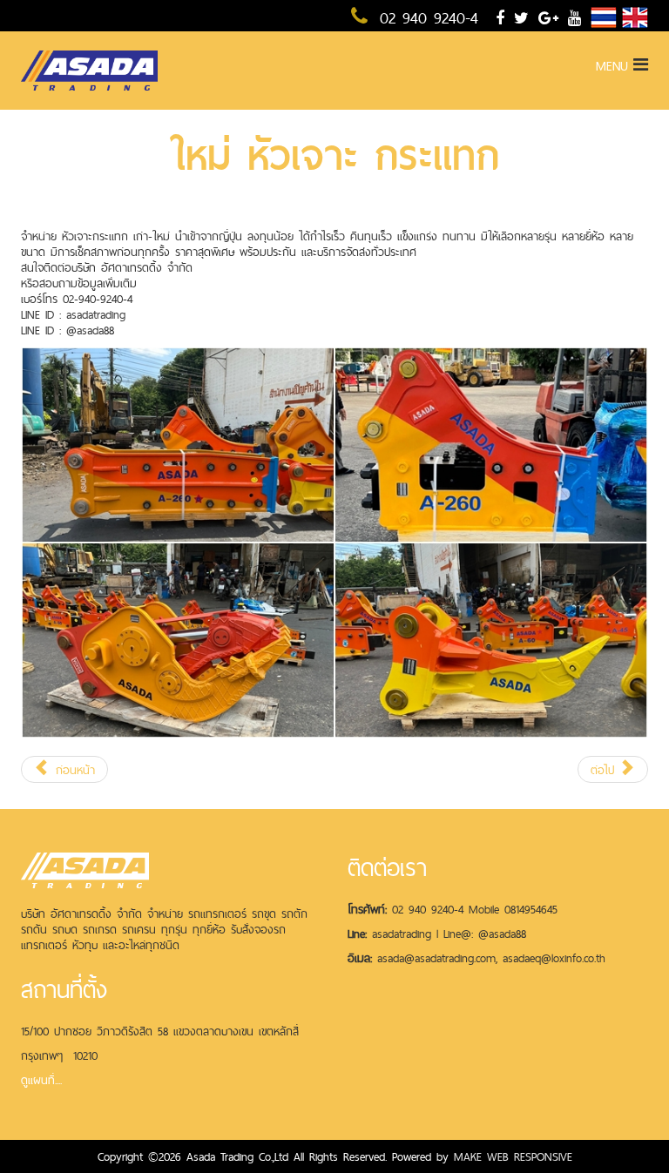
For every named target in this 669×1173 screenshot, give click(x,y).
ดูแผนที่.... (41, 1079)
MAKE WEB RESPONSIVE (513, 1156)
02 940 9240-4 (425, 17)
